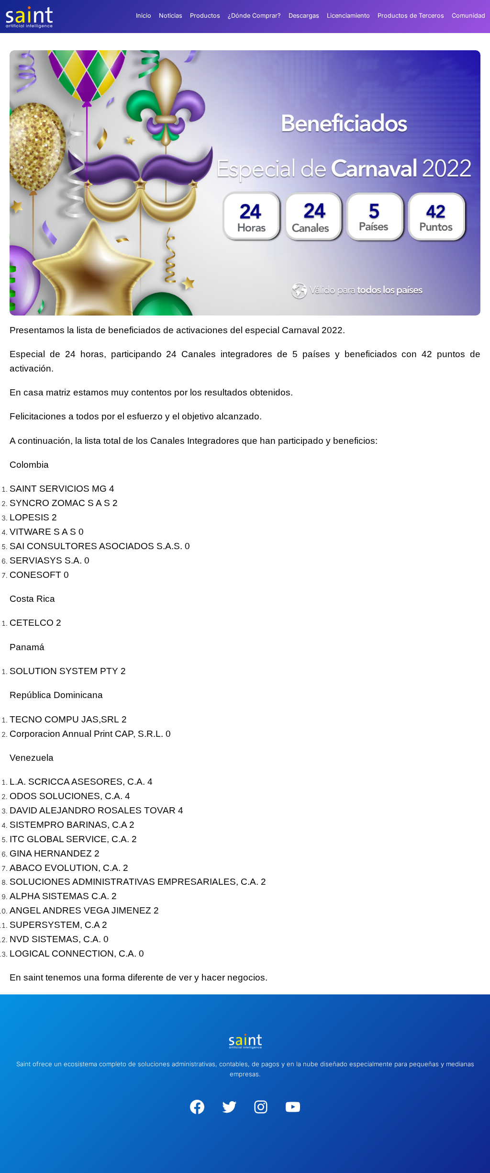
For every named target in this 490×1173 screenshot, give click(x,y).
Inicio (143, 15)
